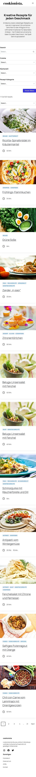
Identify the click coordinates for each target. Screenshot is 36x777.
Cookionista (7, 738)
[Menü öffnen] (33, 3)
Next (32, 724)
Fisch (4, 283)
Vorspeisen (14, 188)
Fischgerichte (12, 283)
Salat (4, 429)
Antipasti (6, 535)
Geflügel (23, 641)
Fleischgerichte (14, 641)
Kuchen (11, 333)
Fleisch (5, 641)
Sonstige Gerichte (9, 286)
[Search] (33, 52)
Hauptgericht (13, 136)
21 (27, 724)
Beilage (5, 136)
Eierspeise (6, 188)
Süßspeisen (20, 333)
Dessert (5, 333)
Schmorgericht (23, 481)
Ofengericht (22, 283)
